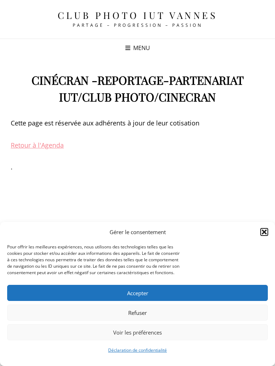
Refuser (137, 312)
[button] (264, 232)
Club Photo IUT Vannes (138, 15)
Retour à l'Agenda (37, 145)
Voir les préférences (137, 332)
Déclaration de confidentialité (137, 350)
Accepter (137, 293)
